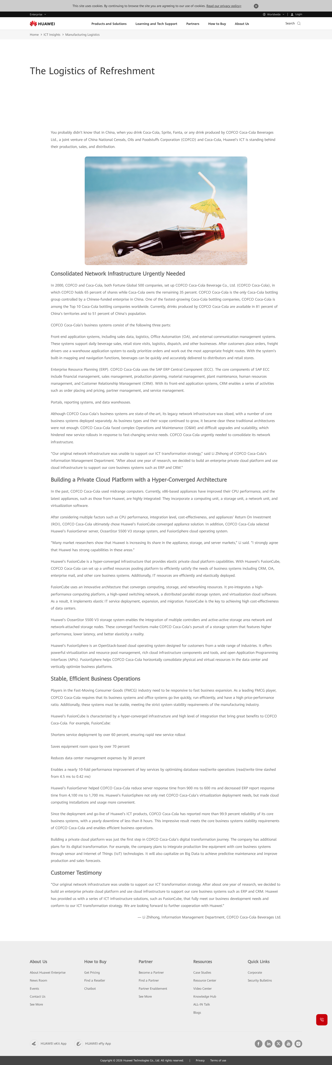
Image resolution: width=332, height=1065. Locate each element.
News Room (38, 980)
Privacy (200, 1060)
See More (36, 1004)
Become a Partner (151, 972)
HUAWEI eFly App (98, 1043)
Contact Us (37, 996)
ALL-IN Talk (201, 1004)
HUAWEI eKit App (53, 1043)
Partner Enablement (153, 988)
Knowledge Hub (204, 996)
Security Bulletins (260, 980)
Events (34, 988)
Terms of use (218, 1060)
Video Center (202, 988)
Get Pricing (92, 972)
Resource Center (204, 980)
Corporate (255, 972)
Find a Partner (149, 980)
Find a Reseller (94, 980)
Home (34, 34)
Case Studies (202, 972)
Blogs (197, 1012)
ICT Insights (52, 34)
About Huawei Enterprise (47, 972)
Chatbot (90, 988)
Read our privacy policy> (223, 6)
